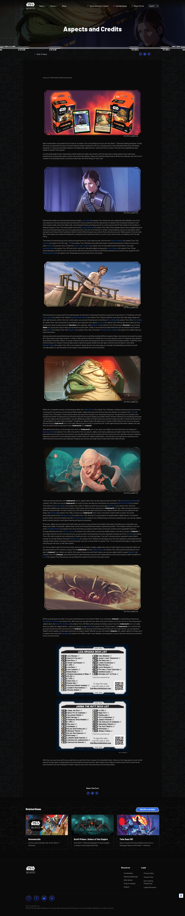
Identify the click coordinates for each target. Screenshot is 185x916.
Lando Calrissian (87, 227)
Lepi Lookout (48, 317)
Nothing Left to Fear (50, 253)
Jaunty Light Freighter (82, 246)
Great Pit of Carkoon (63, 624)
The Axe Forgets (79, 518)
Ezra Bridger (112, 320)
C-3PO (69, 243)
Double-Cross (75, 539)
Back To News (42, 54)
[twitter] (144, 54)
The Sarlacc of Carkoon (51, 621)
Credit (133, 412)
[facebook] (149, 54)
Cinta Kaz (101, 322)
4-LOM (45, 557)
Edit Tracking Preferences (148, 882)
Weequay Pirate (66, 515)
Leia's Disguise (112, 248)
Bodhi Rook (96, 325)
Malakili (89, 626)
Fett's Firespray (69, 531)
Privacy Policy (149, 873)
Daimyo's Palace (49, 345)
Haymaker (65, 633)
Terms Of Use (148, 877)
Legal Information (150, 887)
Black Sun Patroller (124, 503)
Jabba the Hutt (89, 409)
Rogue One (72, 330)
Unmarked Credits (53, 529)
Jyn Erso (46, 243)
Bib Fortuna (112, 506)
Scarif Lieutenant (116, 240)
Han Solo (50, 246)
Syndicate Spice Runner (129, 501)
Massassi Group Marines (79, 317)
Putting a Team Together (109, 330)
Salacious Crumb (49, 432)
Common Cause (48, 248)
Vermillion (130, 534)
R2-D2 (50, 330)
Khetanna (53, 513)
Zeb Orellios (138, 320)
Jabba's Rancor (98, 550)
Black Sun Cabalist (59, 506)
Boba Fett (132, 552)
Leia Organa (86, 220)
